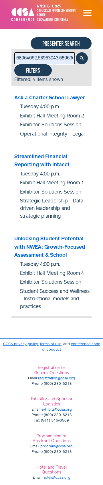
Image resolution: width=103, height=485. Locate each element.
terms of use (50, 344)
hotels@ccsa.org (56, 478)
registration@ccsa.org (56, 378)
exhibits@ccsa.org (56, 409)
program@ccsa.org (56, 446)
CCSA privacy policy (20, 344)
